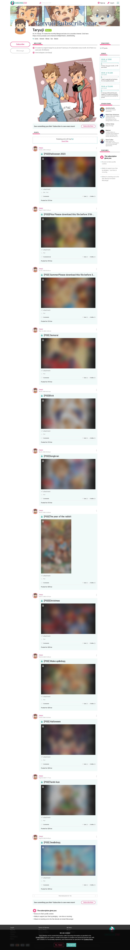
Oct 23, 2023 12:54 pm (45, 150)
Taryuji (41, 147)
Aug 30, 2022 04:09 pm (45, 838)
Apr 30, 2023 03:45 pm (45, 452)
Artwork (42, 38)
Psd (72, 139)
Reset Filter (65, 141)
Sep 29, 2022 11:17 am (45, 778)
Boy (52, 38)
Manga (47, 38)
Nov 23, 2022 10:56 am (45, 657)
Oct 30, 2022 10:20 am (45, 717)
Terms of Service (43, 927)
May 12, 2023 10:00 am (45, 331)
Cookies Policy (88, 939)
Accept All (71, 945)
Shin (44, 192)
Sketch (56, 38)
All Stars (69, 927)
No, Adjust (58, 945)
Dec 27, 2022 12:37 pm (45, 596)
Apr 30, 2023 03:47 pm (45, 391)
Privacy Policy (40, 937)
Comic (36, 38)
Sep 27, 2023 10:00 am (45, 210)
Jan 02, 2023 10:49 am (45, 512)
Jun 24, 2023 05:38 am (45, 270)
